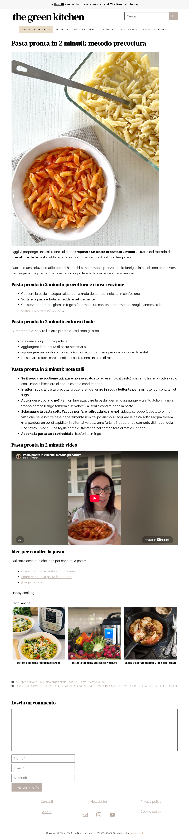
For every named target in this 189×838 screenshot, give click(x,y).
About (47, 812)
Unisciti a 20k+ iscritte (155, 29)
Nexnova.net (136, 833)
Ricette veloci (96, 681)
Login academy (128, 29)
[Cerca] (173, 16)
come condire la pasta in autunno (46, 577)
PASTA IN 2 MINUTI (108, 686)
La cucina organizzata (34, 29)
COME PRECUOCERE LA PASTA (36, 686)
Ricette (60, 29)
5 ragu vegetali (32, 582)
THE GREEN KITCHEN (162, 686)
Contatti (47, 802)
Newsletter (98, 802)
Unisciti (59, 4)
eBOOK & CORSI (84, 29)
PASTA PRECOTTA (135, 686)
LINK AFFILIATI (68, 686)
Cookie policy (151, 811)
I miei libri (105, 29)
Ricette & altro (77, 681)
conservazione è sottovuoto (42, 310)
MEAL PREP (86, 686)
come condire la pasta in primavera (48, 571)
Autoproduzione (26, 681)
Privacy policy (150, 802)
